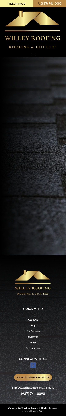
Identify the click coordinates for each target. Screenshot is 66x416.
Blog (33, 325)
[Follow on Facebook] (33, 365)
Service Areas (33, 348)
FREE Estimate (16, 3)
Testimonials (33, 336)
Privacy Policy (37, 411)
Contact (33, 342)
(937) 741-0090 (51, 3)
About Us (33, 319)
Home (33, 313)
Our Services (33, 331)
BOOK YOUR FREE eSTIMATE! (33, 377)
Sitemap (26, 411)
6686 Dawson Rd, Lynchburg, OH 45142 (33, 387)
